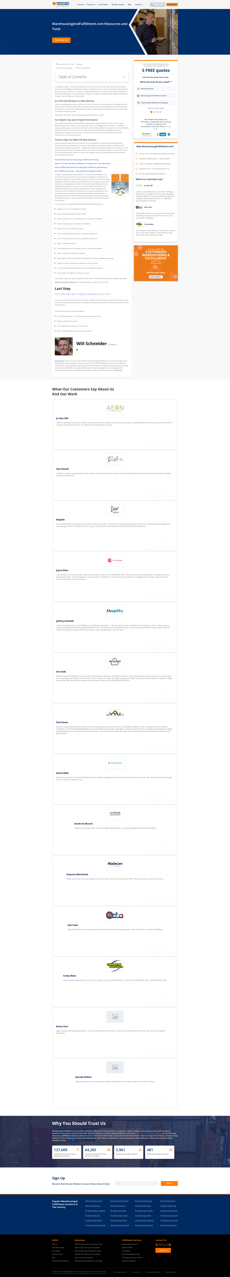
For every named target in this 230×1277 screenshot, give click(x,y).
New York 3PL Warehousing (143, 1201)
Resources (91, 4)
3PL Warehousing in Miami (143, 1215)
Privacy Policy (136, 1272)
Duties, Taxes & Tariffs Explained (84, 1257)
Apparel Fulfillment (127, 1247)
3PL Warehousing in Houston (144, 1211)
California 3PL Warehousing (93, 1201)
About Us (55, 1244)
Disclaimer (79, 64)
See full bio (118, 370)
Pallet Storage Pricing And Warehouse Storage (88, 1251)
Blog (129, 4)
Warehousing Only (147, 89)
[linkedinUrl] (77, 350)
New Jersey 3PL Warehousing (119, 1201)
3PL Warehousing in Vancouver (119, 1225)
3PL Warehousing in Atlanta (93, 1220)
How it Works (103, 4)
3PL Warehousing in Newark (168, 1211)
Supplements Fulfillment (129, 1261)
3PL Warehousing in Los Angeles (95, 1211)
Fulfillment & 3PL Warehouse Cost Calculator (87, 1254)
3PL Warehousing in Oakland (169, 1215)
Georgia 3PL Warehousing (168, 1206)
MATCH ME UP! (156, 277)
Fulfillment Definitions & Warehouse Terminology (88, 1261)
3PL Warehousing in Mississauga (95, 1225)
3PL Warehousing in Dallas (118, 1211)
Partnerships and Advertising (60, 1261)
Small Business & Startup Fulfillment (132, 1257)
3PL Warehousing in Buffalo (118, 1220)
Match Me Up (61, 40)
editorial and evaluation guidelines (148, 1133)
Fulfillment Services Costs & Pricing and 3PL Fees (89, 1244)
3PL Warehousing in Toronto (169, 1220)
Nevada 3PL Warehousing (143, 1206)
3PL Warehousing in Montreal (144, 1225)
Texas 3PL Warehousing (167, 1201)
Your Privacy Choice (120, 1272)
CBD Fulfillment (126, 1251)
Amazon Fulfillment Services (130, 1244)
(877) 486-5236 (159, 4)
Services (80, 4)
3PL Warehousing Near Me (168, 1225)
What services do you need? (156, 81)
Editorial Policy (170, 1272)
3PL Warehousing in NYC (92, 1215)
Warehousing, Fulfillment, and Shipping (154, 103)
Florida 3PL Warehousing (117, 1206)
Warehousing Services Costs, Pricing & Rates (87, 1247)
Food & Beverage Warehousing (131, 1254)
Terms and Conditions (153, 1272)
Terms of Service (97, 1273)
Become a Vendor (118, 4)
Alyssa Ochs (86, 68)
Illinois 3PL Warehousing (92, 1206)
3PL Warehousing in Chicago (118, 1215)
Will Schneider (69, 68)
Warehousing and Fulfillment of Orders (153, 96)
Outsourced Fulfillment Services (65, 282)
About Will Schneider (58, 1247)
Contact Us (139, 4)
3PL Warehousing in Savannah (144, 1220)
